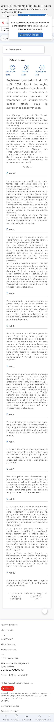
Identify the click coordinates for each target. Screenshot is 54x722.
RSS (3, 635)
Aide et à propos (8, 644)
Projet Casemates (8, 649)
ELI (2, 655)
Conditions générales (10, 706)
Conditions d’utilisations (11, 711)
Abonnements (7, 630)
